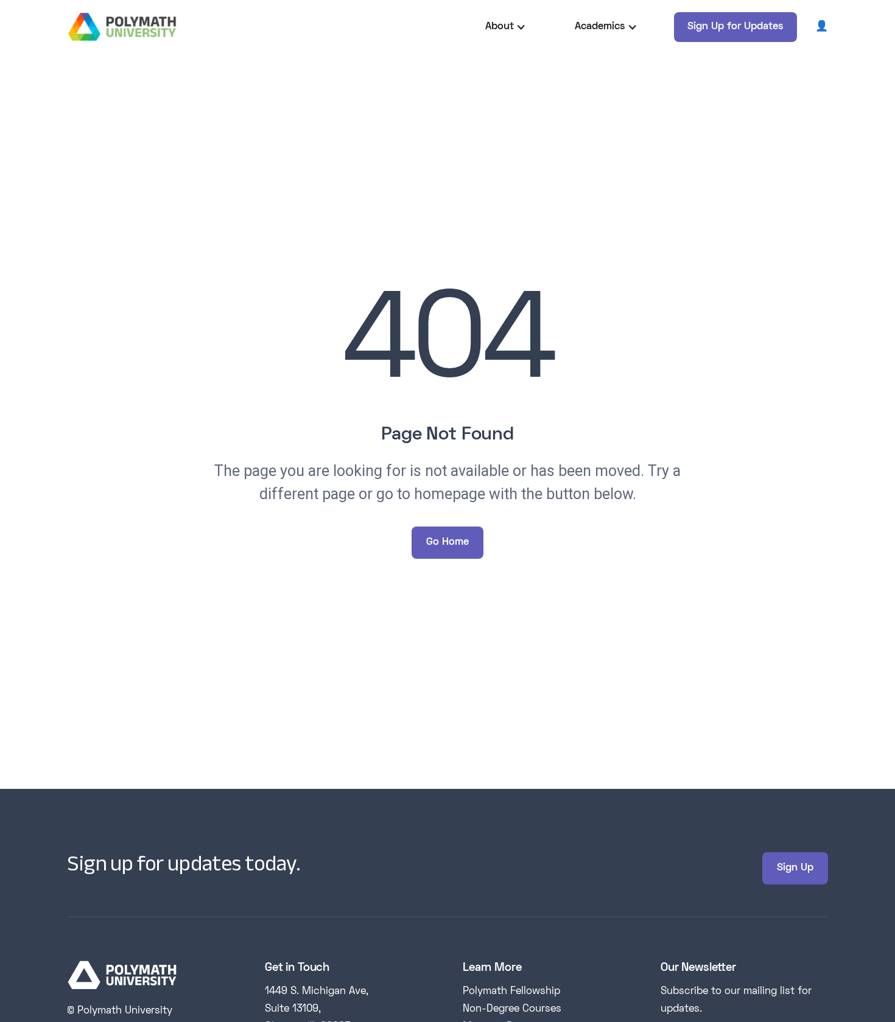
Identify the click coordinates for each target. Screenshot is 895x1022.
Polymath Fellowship (511, 991)
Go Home (447, 542)
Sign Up (795, 868)
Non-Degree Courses (512, 1009)
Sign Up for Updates (735, 27)
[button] (505, 27)
